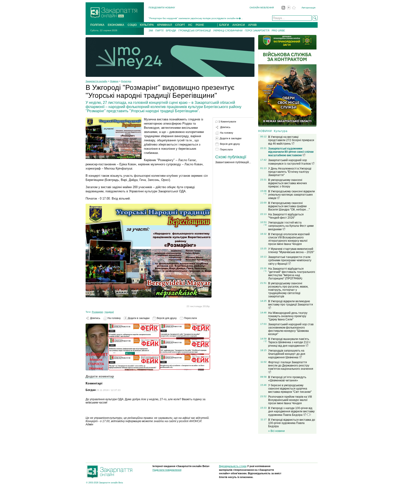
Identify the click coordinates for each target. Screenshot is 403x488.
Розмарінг (97, 312)
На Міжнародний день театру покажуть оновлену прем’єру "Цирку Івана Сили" (287, 316)
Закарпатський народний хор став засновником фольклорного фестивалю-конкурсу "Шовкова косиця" (290, 329)
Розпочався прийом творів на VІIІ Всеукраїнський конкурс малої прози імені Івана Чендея (290, 400)
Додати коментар (100, 376)
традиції (109, 312)
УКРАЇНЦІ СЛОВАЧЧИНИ (228, 30)
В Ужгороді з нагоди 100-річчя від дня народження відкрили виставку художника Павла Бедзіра (291, 412)
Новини (114, 81)
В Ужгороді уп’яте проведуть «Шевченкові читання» (287, 379)
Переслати (190, 318)
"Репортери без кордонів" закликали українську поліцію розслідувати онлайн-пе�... (196, 18)
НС (190, 25)
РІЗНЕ (200, 25)
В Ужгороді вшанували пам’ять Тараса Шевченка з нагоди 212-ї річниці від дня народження (289, 342)
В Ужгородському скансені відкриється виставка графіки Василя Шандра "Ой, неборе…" (289, 206)
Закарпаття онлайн (96, 81)
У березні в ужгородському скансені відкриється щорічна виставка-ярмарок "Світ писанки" (290, 388)
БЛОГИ (224, 25)
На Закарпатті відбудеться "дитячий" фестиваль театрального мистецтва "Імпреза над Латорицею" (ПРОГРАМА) (291, 273)
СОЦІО (132, 25)
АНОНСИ (238, 25)
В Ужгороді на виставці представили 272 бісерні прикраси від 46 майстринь (291, 140)
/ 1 (265, 193)
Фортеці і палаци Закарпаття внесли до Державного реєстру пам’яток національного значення (290, 365)
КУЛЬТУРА (147, 25)
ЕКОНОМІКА (116, 25)
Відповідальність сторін (233, 466)
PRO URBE (278, 30)
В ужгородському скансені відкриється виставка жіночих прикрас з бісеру (287, 183)
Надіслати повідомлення (167, 469)
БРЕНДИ (171, 30)
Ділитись (94, 318)
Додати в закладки (138, 318)
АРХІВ (252, 25)
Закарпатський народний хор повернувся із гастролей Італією (290, 162)
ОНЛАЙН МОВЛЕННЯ (262, 7)
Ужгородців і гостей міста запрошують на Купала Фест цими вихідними (291, 226)
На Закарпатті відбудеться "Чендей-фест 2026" (286, 216)
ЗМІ (151, 30)
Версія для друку (166, 318)
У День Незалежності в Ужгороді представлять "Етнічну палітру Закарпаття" (289, 172)
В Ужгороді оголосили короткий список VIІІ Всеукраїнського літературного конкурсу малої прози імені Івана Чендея (289, 239)
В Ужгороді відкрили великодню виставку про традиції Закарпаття (290, 303)
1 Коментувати (227, 121)
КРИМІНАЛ (164, 25)
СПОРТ (180, 25)
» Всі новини (276, 431)
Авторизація (308, 7)
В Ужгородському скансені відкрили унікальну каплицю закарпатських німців (291, 195)
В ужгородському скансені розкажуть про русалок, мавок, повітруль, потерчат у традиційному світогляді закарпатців (288, 290)
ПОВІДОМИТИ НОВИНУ (162, 7)
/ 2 (265, 341)
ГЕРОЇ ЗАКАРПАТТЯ (257, 30)
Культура (126, 81)
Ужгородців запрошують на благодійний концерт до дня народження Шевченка (286, 354)
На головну (114, 318)
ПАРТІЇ (159, 30)
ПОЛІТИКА (97, 25)
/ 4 (265, 225)
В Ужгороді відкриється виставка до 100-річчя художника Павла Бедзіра (291, 423)
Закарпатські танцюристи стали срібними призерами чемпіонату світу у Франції (289, 260)
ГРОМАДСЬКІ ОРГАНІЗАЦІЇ (194, 30)
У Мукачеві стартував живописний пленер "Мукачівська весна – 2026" (291, 250)
